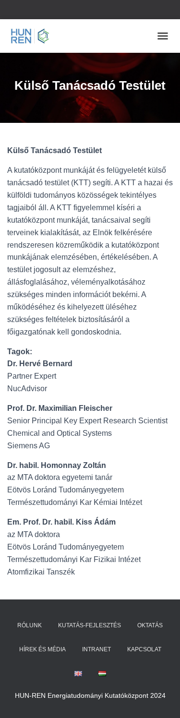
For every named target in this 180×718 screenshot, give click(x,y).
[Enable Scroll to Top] (161, 699)
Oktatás (150, 625)
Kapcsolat (144, 649)
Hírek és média (42, 649)
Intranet (96, 649)
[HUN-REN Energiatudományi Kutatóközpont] (33, 36)
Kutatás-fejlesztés (89, 625)
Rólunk (29, 625)
